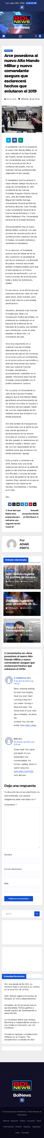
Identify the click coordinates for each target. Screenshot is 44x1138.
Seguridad (36, 1127)
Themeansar (22, 1115)
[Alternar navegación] (20, 36)
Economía (31, 1121)
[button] (36, 36)
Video (17, 1133)
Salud (39, 1121)
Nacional (8, 50)
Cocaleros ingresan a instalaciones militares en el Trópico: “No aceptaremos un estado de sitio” (20, 1037)
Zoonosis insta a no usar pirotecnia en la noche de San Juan (20, 604)
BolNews (22, 27)
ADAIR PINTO (24, 546)
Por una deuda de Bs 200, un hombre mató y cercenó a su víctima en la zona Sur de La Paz (21, 987)
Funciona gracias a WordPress (15, 1112)
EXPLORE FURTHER (23, 771)
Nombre (8, 854)
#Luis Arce (35, 99)
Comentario (10, 804)
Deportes (27, 1127)
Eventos (19, 1127)
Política (22, 1121)
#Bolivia (24, 99)
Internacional (9, 1127)
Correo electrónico (13, 869)
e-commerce (20, 678)
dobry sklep (30, 725)
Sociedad (25, 1133)
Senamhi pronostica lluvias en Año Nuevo (30, 513)
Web (6, 883)
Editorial (6, 1121)
